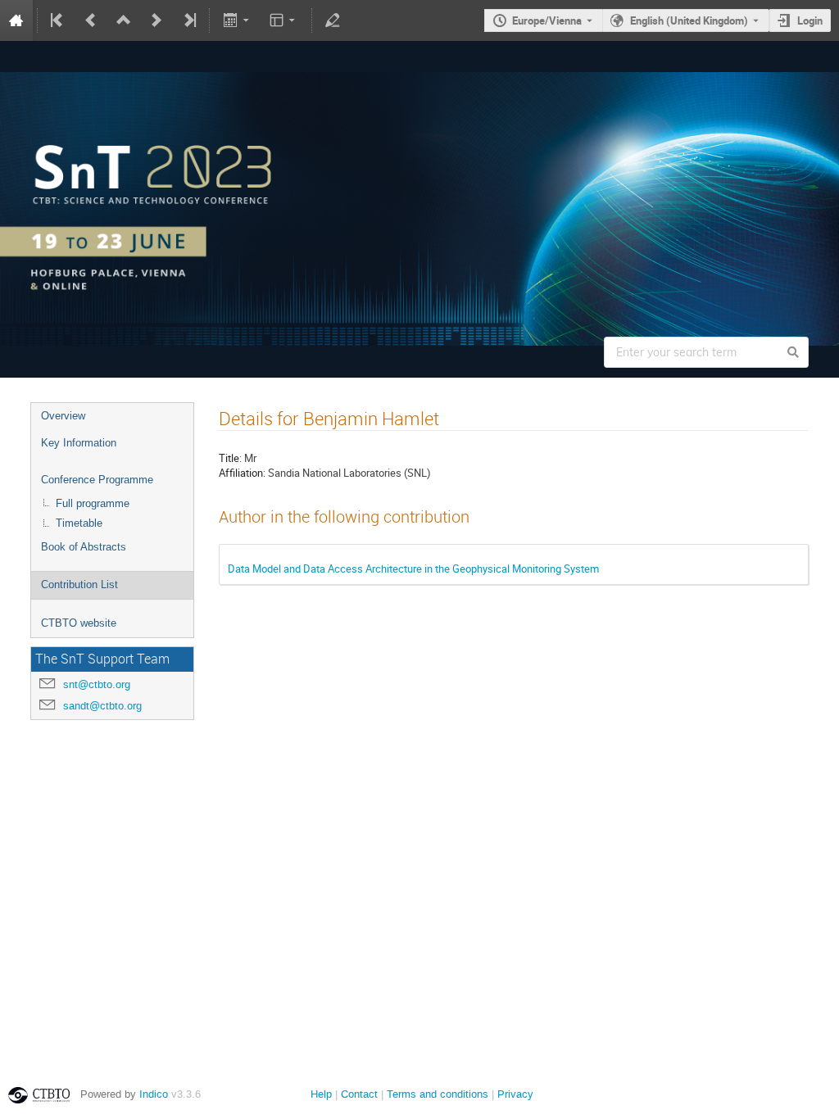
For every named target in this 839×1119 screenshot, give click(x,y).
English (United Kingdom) (689, 20)
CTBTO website (78, 623)
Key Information (78, 443)
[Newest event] (188, 20)
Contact (359, 1094)
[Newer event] (156, 20)
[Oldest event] (58, 20)
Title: (230, 458)
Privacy (515, 1094)
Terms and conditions (437, 1094)
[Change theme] (284, 20)
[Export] (237, 20)
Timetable (79, 523)
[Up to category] (123, 20)
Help (321, 1094)
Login (810, 20)
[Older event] (91, 20)
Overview (63, 416)
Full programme (92, 503)
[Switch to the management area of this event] (332, 20)
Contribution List (79, 584)
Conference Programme (97, 479)
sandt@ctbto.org (102, 706)
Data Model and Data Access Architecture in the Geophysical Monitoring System (413, 568)
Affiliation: (242, 472)
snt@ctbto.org (96, 684)
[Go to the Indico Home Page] (16, 20)
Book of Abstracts (83, 547)
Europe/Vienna (547, 20)
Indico (153, 1094)
